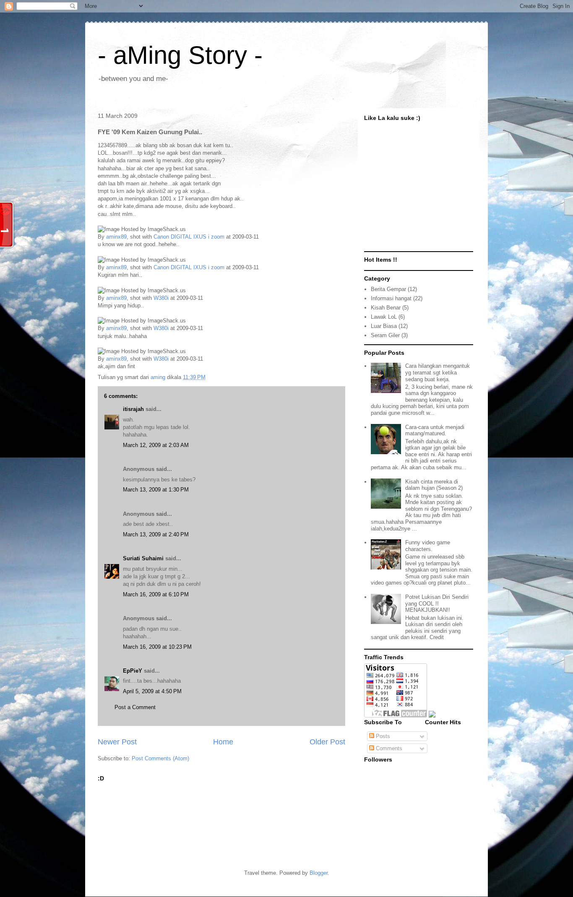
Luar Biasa (384, 326)
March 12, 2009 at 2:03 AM (156, 445)
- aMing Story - (180, 55)
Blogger (319, 873)
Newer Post (117, 742)
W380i (161, 298)
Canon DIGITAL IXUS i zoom (189, 237)
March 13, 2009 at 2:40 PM (156, 534)
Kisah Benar (386, 307)
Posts (382, 736)
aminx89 (116, 237)
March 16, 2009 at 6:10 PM (156, 594)
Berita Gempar (388, 289)
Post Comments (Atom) (160, 758)
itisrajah (133, 409)
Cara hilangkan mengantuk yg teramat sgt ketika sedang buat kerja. (437, 372)
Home (223, 742)
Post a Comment (135, 707)
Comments (388, 748)
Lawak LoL (384, 317)
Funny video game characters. (427, 545)
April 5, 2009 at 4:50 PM (152, 691)
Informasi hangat (391, 298)
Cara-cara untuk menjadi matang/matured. (434, 430)
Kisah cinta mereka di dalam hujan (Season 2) (434, 484)
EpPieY (132, 671)
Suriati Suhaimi (143, 558)
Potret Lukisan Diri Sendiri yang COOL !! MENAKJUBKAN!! (437, 603)
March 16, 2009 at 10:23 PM (157, 647)
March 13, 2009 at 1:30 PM (156, 489)
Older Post (327, 742)
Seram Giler (385, 335)
